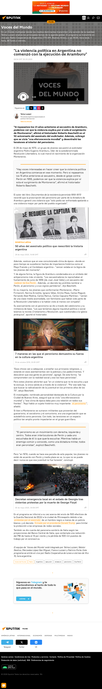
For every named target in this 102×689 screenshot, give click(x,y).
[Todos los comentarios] (3, 685)
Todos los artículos (26, 121)
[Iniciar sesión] (88, 17)
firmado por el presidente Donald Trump (55, 523)
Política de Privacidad (65, 657)
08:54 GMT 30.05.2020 (23, 59)
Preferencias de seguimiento (42, 660)
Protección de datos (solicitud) (13, 660)
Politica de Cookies (83, 657)
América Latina (23, 242)
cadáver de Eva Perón (25, 282)
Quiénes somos (7, 657)
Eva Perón (78, 562)
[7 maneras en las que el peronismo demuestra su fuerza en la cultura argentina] (51, 335)
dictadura (58, 562)
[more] (85, 254)
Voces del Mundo (20, 562)
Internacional (23, 635)
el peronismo (79, 403)
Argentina (39, 562)
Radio (31, 562)
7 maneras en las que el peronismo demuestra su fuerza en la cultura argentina (49, 355)
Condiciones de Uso (22, 657)
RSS (28, 660)
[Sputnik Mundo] (12, 20)
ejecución (49, 562)
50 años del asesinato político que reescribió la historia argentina (49, 247)
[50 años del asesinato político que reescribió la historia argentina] (51, 223)
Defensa (48, 635)
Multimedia (59, 635)
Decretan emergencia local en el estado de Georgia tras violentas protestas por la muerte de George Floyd (49, 501)
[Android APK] (8, 667)
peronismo (68, 562)
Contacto (52, 657)
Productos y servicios (39, 657)
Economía (37, 635)
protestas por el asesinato (27, 520)
